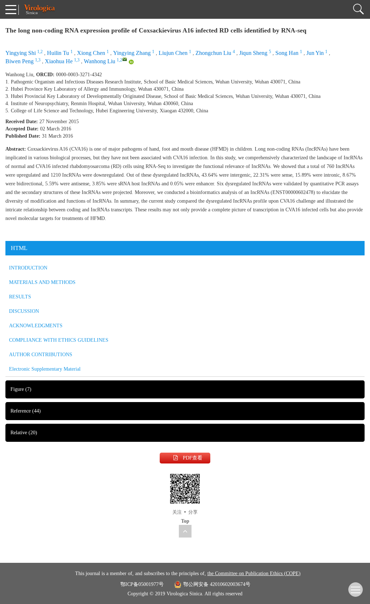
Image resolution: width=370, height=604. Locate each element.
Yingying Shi (20, 53)
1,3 (37, 59)
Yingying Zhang (132, 53)
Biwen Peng (19, 61)
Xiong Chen (91, 53)
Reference (25, 411)
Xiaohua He (59, 61)
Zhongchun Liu (213, 53)
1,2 (40, 51)
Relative (23, 432)
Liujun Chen (173, 53)
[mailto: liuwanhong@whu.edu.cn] (124, 59)
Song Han (286, 53)
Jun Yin (315, 53)
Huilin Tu (58, 53)
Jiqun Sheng (253, 53)
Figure (20, 389)
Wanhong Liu (99, 61)
